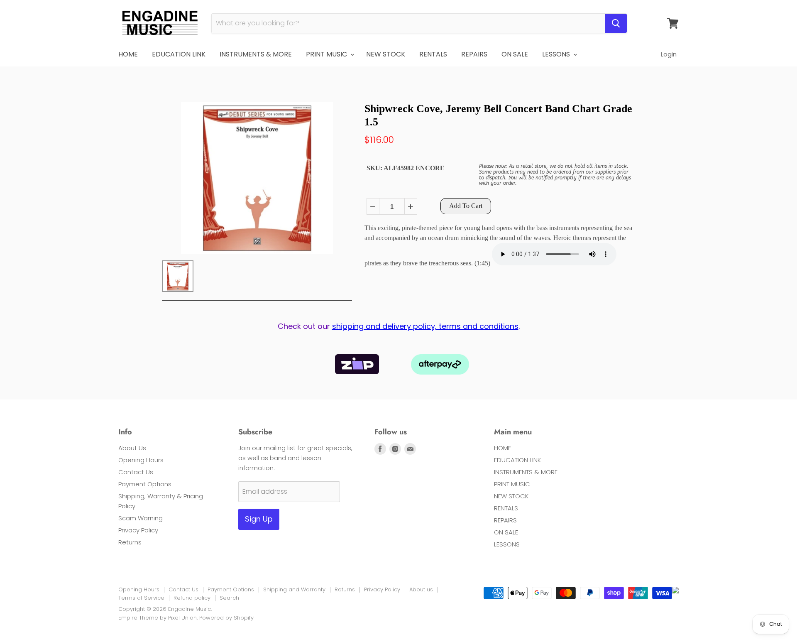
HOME (128, 54)
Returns (130, 542)
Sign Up (259, 519)
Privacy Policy (138, 530)
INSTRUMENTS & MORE (256, 54)
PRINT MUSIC (327, 54)
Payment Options (144, 484)
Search (229, 598)
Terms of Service (141, 598)
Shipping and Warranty (294, 589)
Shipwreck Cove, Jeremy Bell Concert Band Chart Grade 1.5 (498, 115)
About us (421, 589)
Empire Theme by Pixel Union (157, 618)
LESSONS (557, 54)
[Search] (616, 23)
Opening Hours (141, 460)
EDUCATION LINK (178, 54)
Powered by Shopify (226, 618)
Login (669, 54)
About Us (132, 448)
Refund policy (192, 598)
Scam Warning (140, 518)
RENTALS (433, 54)
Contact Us (135, 472)
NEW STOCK (385, 54)
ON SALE (514, 54)
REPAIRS (474, 54)
